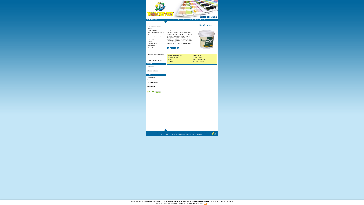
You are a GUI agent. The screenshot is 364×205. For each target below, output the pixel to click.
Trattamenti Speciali (152, 43)
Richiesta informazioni (173, 132)
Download (200, 19)
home (158, 132)
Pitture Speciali (151, 34)
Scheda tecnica (198, 57)
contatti (163, 132)
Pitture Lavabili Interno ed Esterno (156, 32)
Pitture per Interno (152, 30)
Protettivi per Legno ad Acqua (155, 60)
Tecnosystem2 (187, 19)
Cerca (205, 19)
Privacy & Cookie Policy (186, 132)
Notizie (180, 19)
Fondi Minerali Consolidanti (154, 26)
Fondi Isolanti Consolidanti (154, 23)
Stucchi (149, 28)
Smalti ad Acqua (152, 58)
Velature (150, 41)
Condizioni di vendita (152, 82)
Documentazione (151, 77)
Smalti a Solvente (152, 47)
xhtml (205, 132)
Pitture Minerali (151, 39)
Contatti (194, 19)
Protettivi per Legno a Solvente (155, 49)
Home (170, 19)
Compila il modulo (174, 57)
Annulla (149, 70)
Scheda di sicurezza (199, 61)
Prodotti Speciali (152, 45)
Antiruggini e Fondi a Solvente (155, 52)
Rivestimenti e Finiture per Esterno (156, 36)
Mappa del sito (199, 132)
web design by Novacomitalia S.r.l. (193, 134)
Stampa (171, 61)
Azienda (175, 19)
